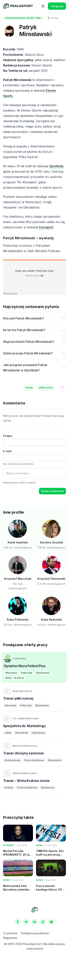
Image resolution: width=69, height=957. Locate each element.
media (29, 387)
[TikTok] (43, 922)
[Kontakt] (51, 922)
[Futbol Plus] (8, 658)
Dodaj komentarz (52, 491)
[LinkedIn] (34, 922)
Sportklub (56, 166)
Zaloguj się (56, 6)
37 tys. (55, 17)
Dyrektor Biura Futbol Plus (25, 666)
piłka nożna (46, 387)
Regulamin (10, 937)
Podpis (7, 435)
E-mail (7, 451)
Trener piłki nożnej (18, 698)
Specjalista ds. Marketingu (24, 726)
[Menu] (43, 6)
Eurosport (46, 227)
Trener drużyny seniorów (23, 753)
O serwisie (10, 933)
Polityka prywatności (35, 933)
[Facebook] (18, 922)
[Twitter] (26, 922)
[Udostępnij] (62, 387)
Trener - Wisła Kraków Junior (26, 781)
